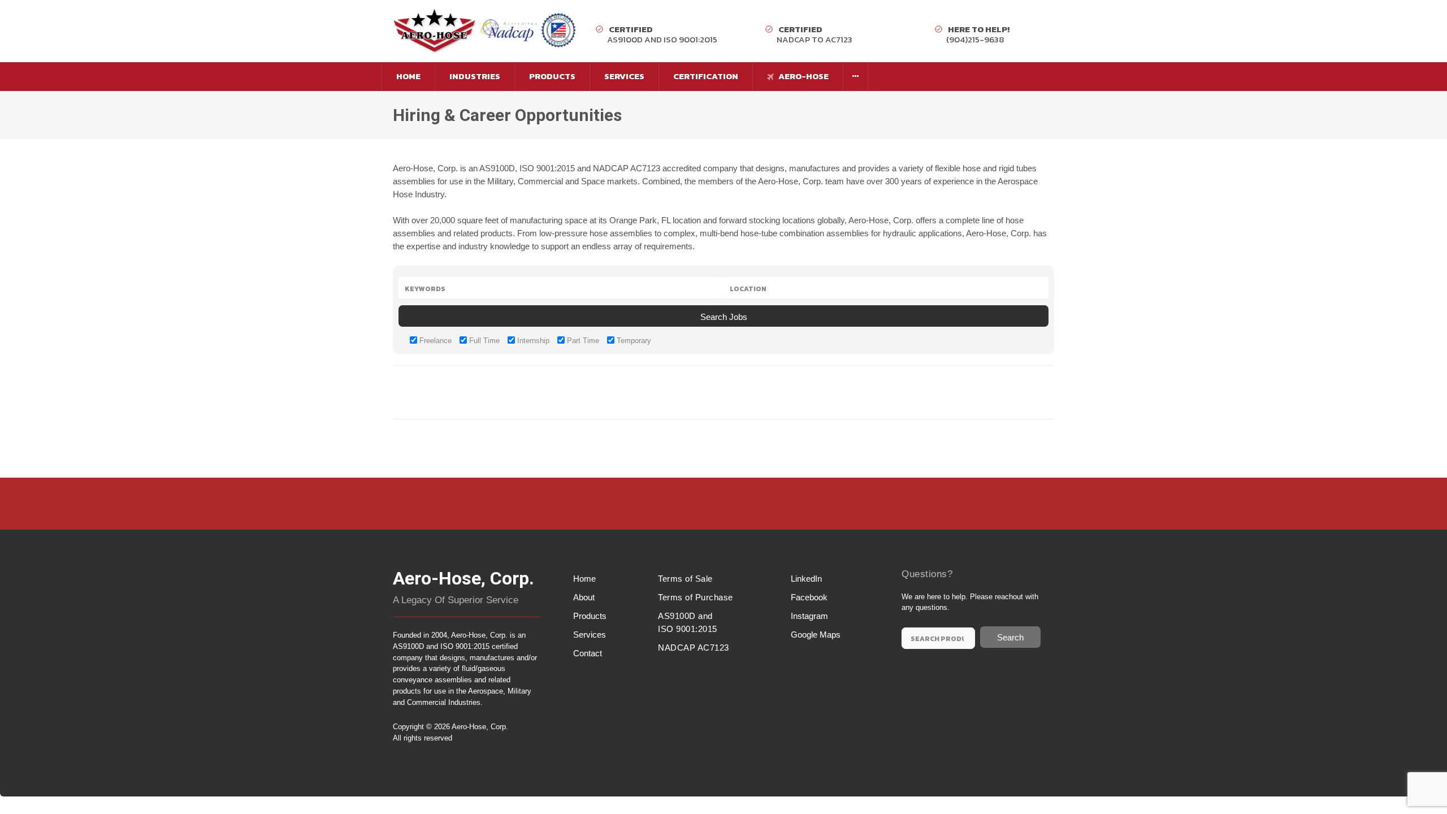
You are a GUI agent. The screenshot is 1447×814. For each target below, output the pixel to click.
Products (552, 76)
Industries (474, 76)
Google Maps (816, 634)
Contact (587, 653)
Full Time (483, 340)
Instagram (809, 616)
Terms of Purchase (695, 597)
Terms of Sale (685, 578)
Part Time (582, 340)
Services (624, 76)
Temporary (632, 340)
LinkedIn (806, 578)
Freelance (434, 340)
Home (408, 76)
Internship (532, 340)
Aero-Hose (803, 76)
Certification (705, 76)
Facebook (809, 597)
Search (1010, 637)
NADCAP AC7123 (693, 647)
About (584, 597)
